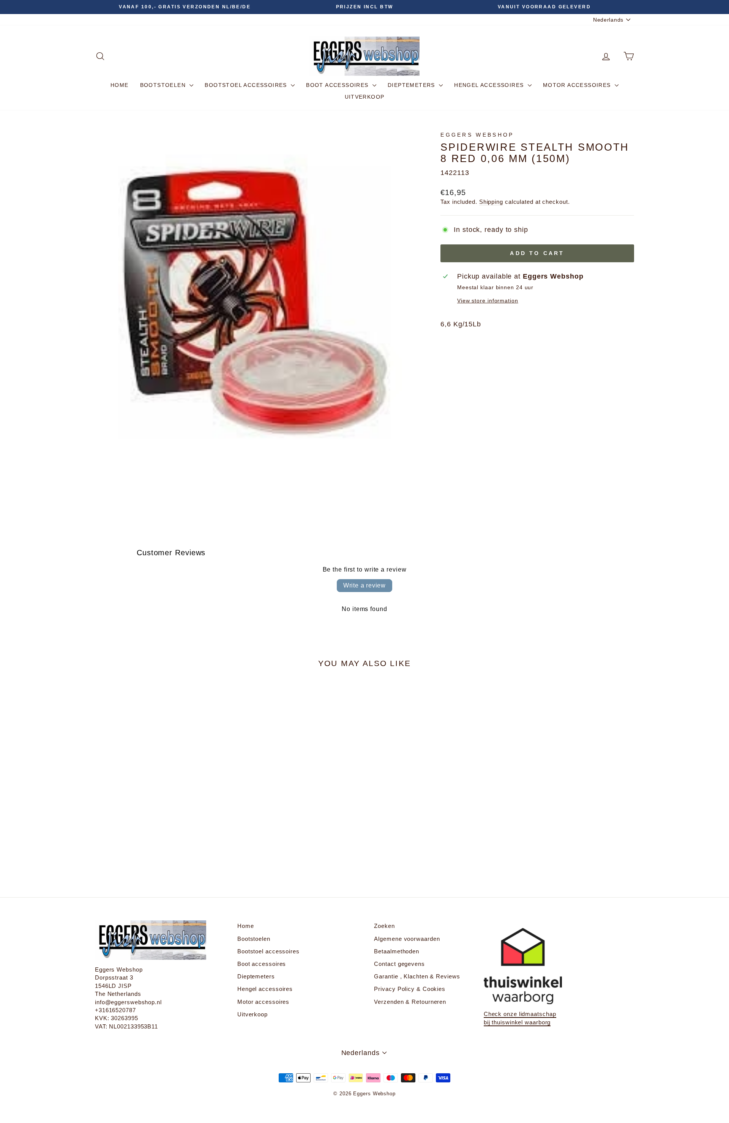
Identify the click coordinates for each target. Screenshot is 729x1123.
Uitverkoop (365, 97)
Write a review (364, 585)
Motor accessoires (578, 85)
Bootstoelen (164, 85)
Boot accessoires (338, 85)
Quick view (159, 806)
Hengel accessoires (490, 85)
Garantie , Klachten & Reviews (417, 976)
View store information (487, 301)
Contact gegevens (399, 964)
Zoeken (384, 926)
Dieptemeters (412, 85)
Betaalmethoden (396, 951)
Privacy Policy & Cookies (409, 989)
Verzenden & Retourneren (410, 1002)
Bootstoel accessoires (247, 85)
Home (119, 85)
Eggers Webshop (477, 135)
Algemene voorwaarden (407, 939)
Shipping (491, 201)
